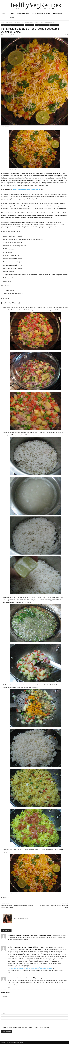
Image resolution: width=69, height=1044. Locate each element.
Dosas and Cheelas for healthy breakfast (26, 190)
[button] (65, 14)
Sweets (48, 13)
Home (3, 13)
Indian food (10, 13)
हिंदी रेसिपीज (12, 18)
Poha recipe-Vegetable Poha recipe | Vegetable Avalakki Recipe (30, 30)
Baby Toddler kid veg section (13, 22)
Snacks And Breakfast (39, 13)
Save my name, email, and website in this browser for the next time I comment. (26, 1027)
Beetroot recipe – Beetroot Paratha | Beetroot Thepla (54, 906)
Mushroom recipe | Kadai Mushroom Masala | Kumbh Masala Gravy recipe (17, 906)
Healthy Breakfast (20, 25)
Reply (9, 942)
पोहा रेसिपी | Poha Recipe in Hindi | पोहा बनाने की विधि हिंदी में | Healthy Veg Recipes (30, 947)
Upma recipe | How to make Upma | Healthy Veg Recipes (25, 978)
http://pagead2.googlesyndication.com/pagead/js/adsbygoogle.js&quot (30, 968)
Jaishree (3, 34)
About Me (4, 18)
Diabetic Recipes (57, 13)
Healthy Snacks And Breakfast (42, 25)
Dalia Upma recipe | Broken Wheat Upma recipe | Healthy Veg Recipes (29, 935)
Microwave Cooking (54, 25)
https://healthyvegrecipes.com (21, 918)
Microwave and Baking (23, 13)
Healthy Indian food (29, 25)
